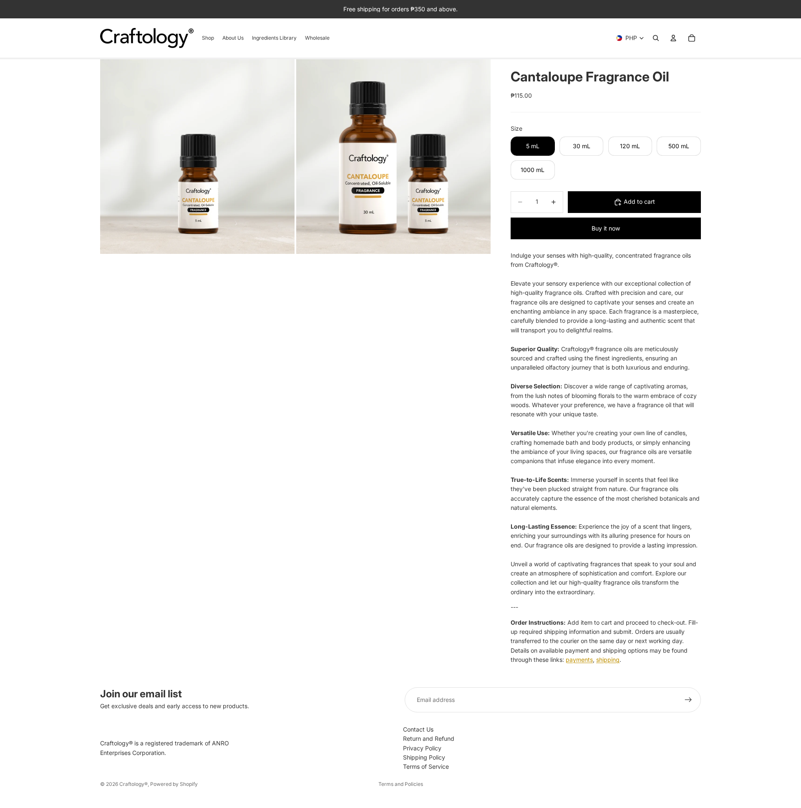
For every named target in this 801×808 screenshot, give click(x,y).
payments (579, 659)
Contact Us (418, 729)
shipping (608, 659)
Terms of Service (426, 766)
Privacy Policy (422, 748)
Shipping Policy (424, 757)
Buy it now (606, 228)
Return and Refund (428, 738)
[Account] (673, 38)
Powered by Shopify (174, 784)
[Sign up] (688, 700)
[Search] (656, 38)
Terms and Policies (400, 784)
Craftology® (133, 784)
